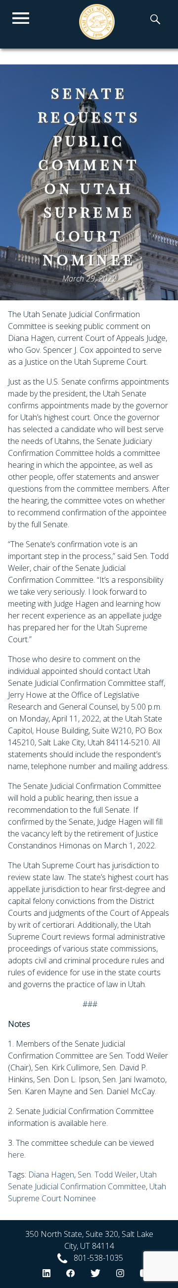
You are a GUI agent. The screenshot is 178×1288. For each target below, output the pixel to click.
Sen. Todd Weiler (107, 1174)
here (97, 1123)
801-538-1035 (98, 1257)
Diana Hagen (51, 1174)
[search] (155, 20)
